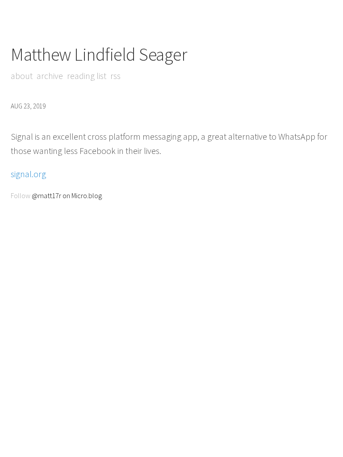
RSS (115, 75)
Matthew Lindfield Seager (99, 54)
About (22, 75)
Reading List (86, 75)
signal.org (28, 173)
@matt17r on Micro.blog (67, 195)
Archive (50, 75)
